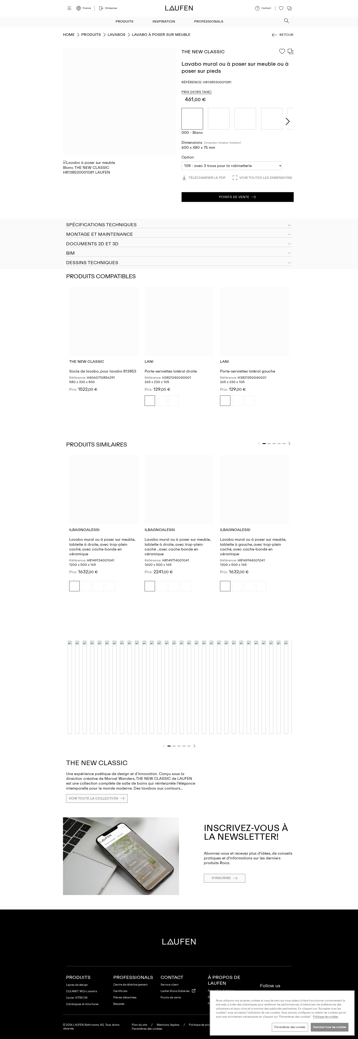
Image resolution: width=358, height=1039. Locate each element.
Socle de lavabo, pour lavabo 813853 (102, 371)
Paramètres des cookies (289, 1027)
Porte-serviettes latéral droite (171, 371)
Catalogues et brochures (82, 1004)
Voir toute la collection (93, 798)
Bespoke (118, 1003)
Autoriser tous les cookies (329, 1027)
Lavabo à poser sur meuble (161, 34)
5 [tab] (284, 443)
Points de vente (171, 997)
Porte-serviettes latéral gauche (247, 371)
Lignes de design (77, 984)
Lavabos (116, 34)
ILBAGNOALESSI (84, 529)
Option (187, 157)
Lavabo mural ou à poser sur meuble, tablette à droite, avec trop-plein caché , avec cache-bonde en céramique (177, 546)
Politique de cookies (325, 1016)
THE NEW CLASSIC (86, 361)
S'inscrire (221, 878)
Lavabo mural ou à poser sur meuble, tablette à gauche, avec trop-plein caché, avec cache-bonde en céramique (253, 546)
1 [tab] (264, 443)
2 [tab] (269, 443)
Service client (170, 984)
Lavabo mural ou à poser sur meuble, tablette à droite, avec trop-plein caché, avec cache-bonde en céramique (102, 546)
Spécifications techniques (101, 224)
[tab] (179, 234)
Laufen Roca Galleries (175, 991)
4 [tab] (279, 443)
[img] (150, 401)
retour (286, 35)
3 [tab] (274, 443)
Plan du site (139, 1024)
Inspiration (163, 21)
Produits (124, 21)
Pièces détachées (125, 997)
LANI (149, 361)
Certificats (120, 991)
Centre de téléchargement (130, 984)
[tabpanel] (104, 350)
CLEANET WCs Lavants (81, 991)
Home (69, 34)
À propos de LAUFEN (224, 980)
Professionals (208, 21)
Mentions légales (168, 1024)
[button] (286, 19)
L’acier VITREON (76, 997)
